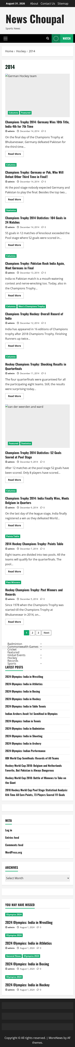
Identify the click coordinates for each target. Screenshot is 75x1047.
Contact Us (48, 3)
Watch (67, 38)
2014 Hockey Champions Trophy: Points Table (34, 543)
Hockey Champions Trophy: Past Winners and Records (34, 592)
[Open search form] (47, 38)
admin (11, 131)
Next (46, 632)
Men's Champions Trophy (31, 306)
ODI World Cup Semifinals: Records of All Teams (32, 758)
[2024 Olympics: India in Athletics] (37, 935)
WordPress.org (13, 852)
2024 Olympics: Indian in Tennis (23, 721)
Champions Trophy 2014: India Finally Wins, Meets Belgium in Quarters (37, 500)
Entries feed (12, 837)
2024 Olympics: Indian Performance (25, 751)
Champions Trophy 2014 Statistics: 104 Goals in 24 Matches (35, 219)
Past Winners (13, 582)
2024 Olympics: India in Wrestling (24, 676)
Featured (26, 112)
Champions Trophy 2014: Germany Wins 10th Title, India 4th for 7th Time (37, 95)
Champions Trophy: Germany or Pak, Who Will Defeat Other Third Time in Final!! (34, 174)
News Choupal (35, 18)
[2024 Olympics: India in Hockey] (37, 977)
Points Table (12, 536)
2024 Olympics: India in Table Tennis (25, 706)
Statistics (11, 210)
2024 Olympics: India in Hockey (23, 699)
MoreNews (56, 1038)
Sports (12, 663)
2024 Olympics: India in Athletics (24, 684)
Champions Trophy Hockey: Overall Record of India (34, 316)
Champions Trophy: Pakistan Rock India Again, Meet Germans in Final (35, 265)
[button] (5, 38)
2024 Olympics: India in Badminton (24, 728)
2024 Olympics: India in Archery (23, 743)
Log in (8, 830)
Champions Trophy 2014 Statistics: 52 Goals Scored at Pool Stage (37, 426)
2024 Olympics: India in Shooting (23, 736)
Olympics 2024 (14, 914)
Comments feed (14, 845)
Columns (13, 112)
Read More (16, 154)
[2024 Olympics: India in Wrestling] (37, 914)
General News (13, 955)
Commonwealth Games (23, 647)
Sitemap (63, 3)
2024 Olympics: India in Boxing (22, 691)
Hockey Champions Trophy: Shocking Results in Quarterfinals (35, 366)
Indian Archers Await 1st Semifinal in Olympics (31, 714)
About (34, 3)
